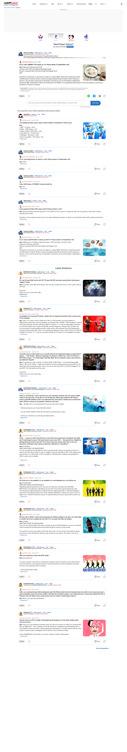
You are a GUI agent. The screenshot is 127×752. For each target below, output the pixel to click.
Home (34, 4)
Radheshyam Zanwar (30, 272)
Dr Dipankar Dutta (29, 583)
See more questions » (103, 648)
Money (69, 4)
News (59, 4)
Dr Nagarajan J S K (29, 429)
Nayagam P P (27, 308)
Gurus (90, 4)
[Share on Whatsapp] (88, 96)
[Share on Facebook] (94, 96)
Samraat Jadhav (28, 52)
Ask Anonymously (85, 106)
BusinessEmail (81, 4)
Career (86, 40)
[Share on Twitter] (100, 96)
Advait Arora (27, 200)
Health (40, 40)
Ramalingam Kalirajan (30, 388)
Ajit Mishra (27, 114)
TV (96, 4)
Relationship (71, 40)
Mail (52, 4)
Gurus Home (7, 7)
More (102, 4)
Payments (43, 4)
